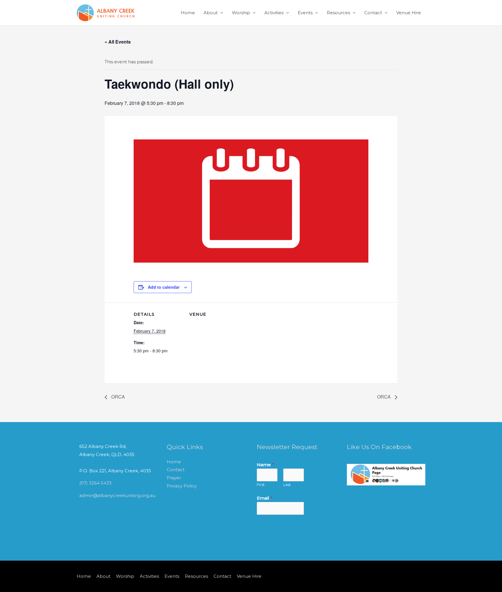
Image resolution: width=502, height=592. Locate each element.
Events (305, 12)
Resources (338, 12)
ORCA (117, 396)
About (211, 12)
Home (188, 12)
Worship (241, 12)
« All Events (118, 41)
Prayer (174, 477)
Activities (274, 12)
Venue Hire (408, 12)
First (261, 484)
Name (265, 464)
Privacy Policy (182, 486)
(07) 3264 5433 (95, 483)
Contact (373, 12)
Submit (274, 526)
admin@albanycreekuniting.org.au (117, 495)
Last (287, 484)
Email (264, 498)
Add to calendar (164, 287)
